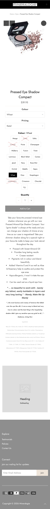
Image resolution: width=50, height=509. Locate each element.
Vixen (35, 150)
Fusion (25, 150)
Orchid (14, 169)
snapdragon (12, 181)
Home (12, 14)
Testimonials (7, 439)
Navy (23, 163)
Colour (25, 109)
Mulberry (15, 150)
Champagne (34, 144)
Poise (23, 144)
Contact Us (6, 448)
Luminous (12, 157)
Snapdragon (34, 175)
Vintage (12, 144)
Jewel (14, 163)
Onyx (22, 175)
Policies (5, 443)
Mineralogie (24, 503)
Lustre (25, 138)
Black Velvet (25, 157)
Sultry (35, 138)
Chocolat (38, 181)
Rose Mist (33, 163)
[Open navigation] (5, 4)
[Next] (12, 23)
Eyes (16, 14)
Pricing (25, 120)
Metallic (25, 169)
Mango (15, 138)
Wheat (13, 175)
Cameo (37, 157)
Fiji (24, 187)
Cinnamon (25, 181)
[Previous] (6, 23)
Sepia (35, 169)
